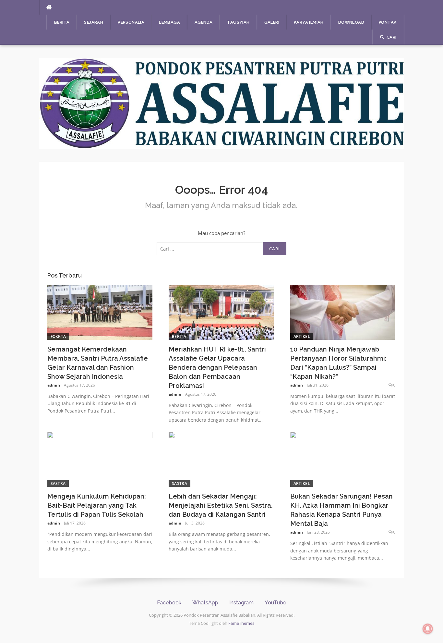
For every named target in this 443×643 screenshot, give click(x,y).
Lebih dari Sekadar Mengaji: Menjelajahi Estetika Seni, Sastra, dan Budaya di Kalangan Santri (220, 505)
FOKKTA (58, 336)
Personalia (131, 22)
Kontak (387, 22)
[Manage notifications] (428, 629)
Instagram (241, 603)
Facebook (169, 603)
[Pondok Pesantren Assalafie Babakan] (221, 102)
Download (351, 22)
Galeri (271, 22)
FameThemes (241, 623)
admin (53, 385)
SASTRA (58, 483)
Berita (61, 22)
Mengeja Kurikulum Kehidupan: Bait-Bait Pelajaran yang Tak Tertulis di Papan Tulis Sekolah (96, 505)
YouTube (275, 603)
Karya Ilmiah (309, 22)
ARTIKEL (301, 336)
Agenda (203, 22)
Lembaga (169, 22)
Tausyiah (238, 22)
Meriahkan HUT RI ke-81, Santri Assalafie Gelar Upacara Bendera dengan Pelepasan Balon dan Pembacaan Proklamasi (217, 367)
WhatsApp (205, 603)
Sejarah (93, 22)
